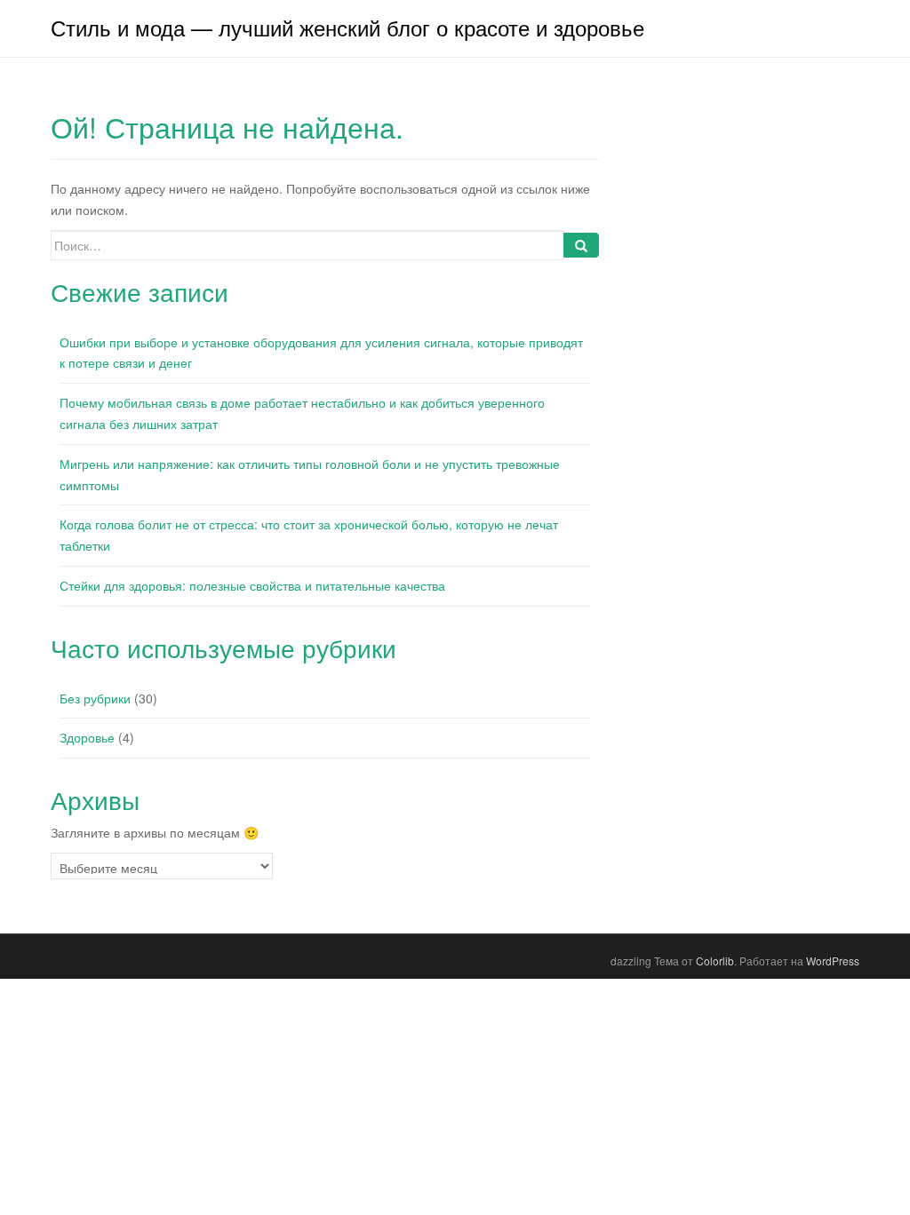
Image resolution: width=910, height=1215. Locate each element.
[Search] (581, 245)
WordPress (832, 960)
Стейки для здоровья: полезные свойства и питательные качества (252, 585)
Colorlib (715, 960)
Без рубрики (95, 698)
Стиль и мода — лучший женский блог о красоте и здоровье (347, 27)
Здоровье (87, 737)
